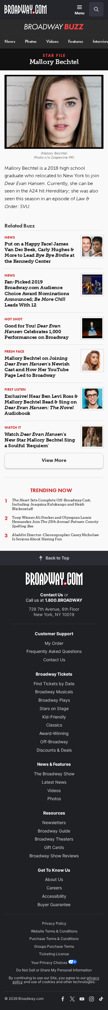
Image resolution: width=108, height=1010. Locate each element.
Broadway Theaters (54, 838)
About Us (54, 879)
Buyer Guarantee (54, 904)
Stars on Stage (54, 708)
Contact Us (51, 594)
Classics (54, 724)
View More (54, 460)
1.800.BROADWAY (63, 600)
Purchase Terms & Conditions (54, 938)
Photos (31, 41)
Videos (52, 41)
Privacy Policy (54, 923)
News (9, 41)
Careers (54, 887)
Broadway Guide (54, 830)
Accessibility (54, 896)
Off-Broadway (54, 741)
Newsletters (54, 822)
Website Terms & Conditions (54, 931)
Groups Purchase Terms (54, 946)
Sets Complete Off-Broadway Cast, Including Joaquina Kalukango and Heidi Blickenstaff (51, 504)
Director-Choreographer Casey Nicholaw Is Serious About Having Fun (55, 537)
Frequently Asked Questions (54, 651)
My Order (54, 643)
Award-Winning (54, 733)
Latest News (54, 782)
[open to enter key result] (96, 9)
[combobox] (94, 9)
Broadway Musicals (54, 691)
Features (75, 41)
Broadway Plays (54, 700)
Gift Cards (54, 847)
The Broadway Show (54, 773)
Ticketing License (54, 954)
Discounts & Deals (54, 750)
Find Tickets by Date (54, 683)
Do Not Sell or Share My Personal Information (54, 970)
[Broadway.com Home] (25, 9)
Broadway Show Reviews (54, 855)
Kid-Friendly (54, 716)
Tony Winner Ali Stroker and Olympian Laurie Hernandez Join (55, 521)
